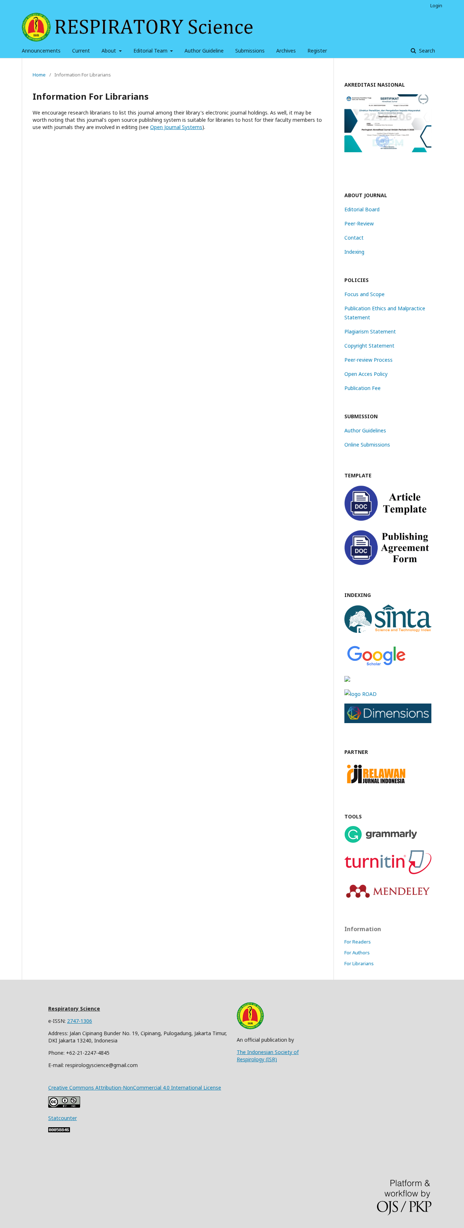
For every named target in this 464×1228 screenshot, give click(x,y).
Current (81, 50)
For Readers (357, 941)
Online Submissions (367, 444)
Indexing (354, 251)
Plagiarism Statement (370, 331)
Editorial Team (151, 50)
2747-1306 (79, 1020)
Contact (354, 237)
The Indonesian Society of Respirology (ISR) (268, 1056)
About (109, 50)
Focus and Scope (364, 294)
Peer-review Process (368, 359)
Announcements (41, 50)
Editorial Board (362, 209)
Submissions (250, 50)
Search (426, 50)
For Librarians (359, 963)
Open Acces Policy (366, 373)
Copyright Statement (369, 345)
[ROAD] (360, 693)
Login (436, 5)
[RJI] (376, 785)
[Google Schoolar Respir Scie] (376, 665)
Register (317, 50)
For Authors (357, 952)
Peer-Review (359, 223)
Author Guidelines (365, 430)
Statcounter (62, 1118)
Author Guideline (204, 50)
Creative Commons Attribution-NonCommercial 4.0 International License (134, 1087)
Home (39, 74)
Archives (286, 50)
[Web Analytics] (59, 1130)
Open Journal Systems (176, 127)
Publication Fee (362, 388)
